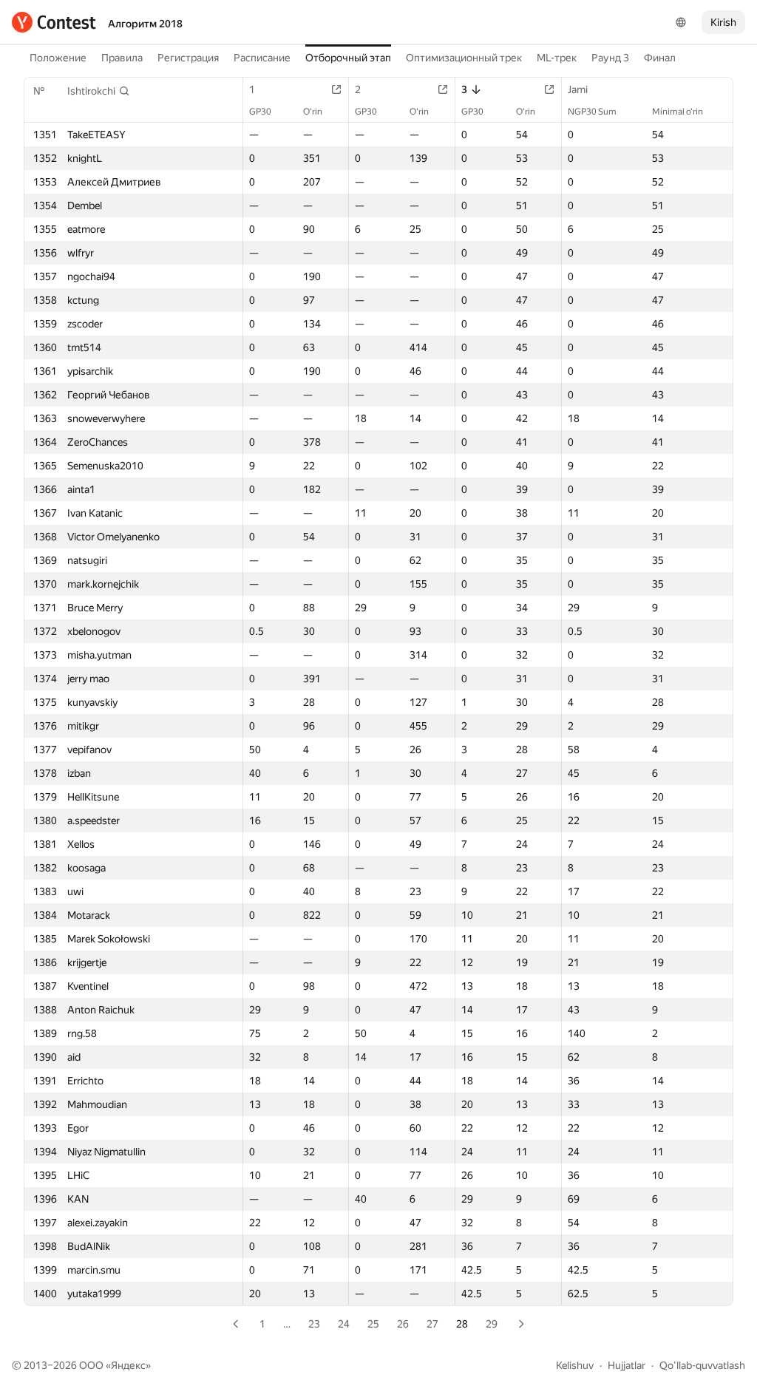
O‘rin (312, 111)
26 (403, 1324)
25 (373, 1324)
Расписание (262, 58)
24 (344, 1324)
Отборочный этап (348, 58)
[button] (98, 91)
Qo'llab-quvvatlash (702, 1365)
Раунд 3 (610, 58)
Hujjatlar (626, 1365)
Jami (578, 89)
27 (432, 1324)
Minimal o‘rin (677, 111)
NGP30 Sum (592, 111)
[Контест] (54, 22)
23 (314, 1324)
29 (492, 1324)
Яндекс (128, 1365)
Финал (660, 58)
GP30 (260, 111)
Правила (122, 58)
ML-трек (557, 58)
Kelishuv (575, 1365)
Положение (58, 58)
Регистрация (188, 58)
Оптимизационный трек (464, 58)
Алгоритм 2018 (145, 24)
